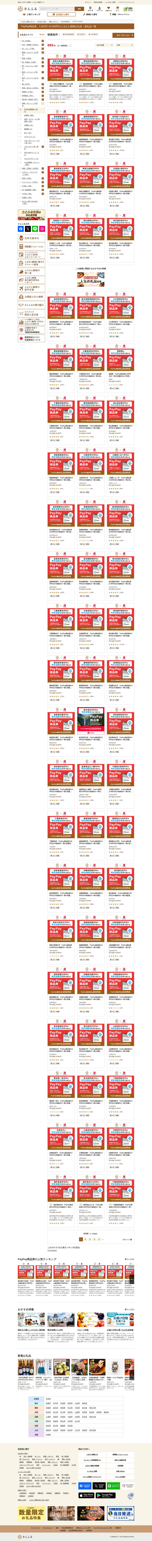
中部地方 (49, 1493)
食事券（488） (29, 115)
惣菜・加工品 (66, 1459)
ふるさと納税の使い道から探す (39, 1500)
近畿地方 (57, 1493)
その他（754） (27, 194)
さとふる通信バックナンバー (92, 1477)
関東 (36, 1408)
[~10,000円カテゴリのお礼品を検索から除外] (89, 34)
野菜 (57, 1456)
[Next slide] (131, 1279)
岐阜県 (91, 1412)
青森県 (48, 1403)
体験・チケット (53, 1462)
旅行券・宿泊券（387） (30, 99)
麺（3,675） (26, 84)
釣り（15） (28, 133)
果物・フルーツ (48, 1456)
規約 (57, 1528)
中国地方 (66, 1493)
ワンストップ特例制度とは (92, 1460)
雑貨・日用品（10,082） (30, 168)
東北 (36, 1403)
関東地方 (40, 1493)
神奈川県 (92, 1408)
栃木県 (55, 1408)
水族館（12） (29, 125)
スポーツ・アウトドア (26, 1465)
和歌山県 (92, 1417)
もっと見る (130, 1259)
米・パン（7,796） (28, 49)
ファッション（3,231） (30, 182)
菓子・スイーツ (50, 1459)
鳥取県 (48, 1421)
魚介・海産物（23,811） (30, 45)
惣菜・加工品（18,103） (30, 88)
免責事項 (118, 1528)
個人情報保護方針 (67, 1528)
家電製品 (29, 1462)
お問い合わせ (120, 1471)
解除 (43, 34)
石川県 (62, 1412)
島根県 (55, 1421)
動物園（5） (28, 129)
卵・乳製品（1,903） (29, 62)
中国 (36, 1421)
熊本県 (70, 1430)
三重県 (48, 1417)
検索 (79, 9)
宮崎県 (84, 1430)
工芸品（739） (27, 186)
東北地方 (32, 1493)
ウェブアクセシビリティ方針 (103, 1528)
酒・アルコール (24, 1459)
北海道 (36, 1399)
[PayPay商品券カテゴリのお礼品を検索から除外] (64, 34)
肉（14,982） (26, 41)
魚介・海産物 (28, 1456)
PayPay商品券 (52, 1250)
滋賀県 (55, 1417)
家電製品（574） (28, 96)
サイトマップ (35, 1528)
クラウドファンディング (126, 2)
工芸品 (55, 1465)
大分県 (77, 1430)
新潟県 (48, 1412)
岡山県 (62, 1421)
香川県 (55, 1426)
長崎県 (62, 1430)
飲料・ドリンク (37, 1459)
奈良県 (84, 1417)
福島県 (84, 1403)
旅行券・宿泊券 (40, 1462)
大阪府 (70, 1417)
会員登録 (120, 1466)
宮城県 (62, 1403)
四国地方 (22, 1496)
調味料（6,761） (28, 92)
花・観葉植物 (64, 1465)
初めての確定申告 (120, 1460)
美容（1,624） (27, 178)
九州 (36, 1430)
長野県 (84, 1412)
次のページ (126, 1239)
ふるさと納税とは (92, 1454)
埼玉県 (70, 1408)
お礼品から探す (23, 1453)
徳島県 (48, 1426)
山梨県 (77, 1412)
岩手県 (55, 1403)
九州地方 (31, 1496)
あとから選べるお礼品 (33, 1468)
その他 (74, 1465)
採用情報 (89, 1530)
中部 (36, 1412)
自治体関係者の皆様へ (76, 1530)
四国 (36, 1426)
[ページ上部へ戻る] (143, 1525)
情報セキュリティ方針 (83, 1528)
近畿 (36, 1417)
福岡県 (48, 1430)
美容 (37, 1465)
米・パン (38, 1456)
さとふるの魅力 (120, 1477)
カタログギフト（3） (31, 159)
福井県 (70, 1412)
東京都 (84, 1408)
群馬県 (62, 1408)
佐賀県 (55, 1430)
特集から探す (22, 1500)
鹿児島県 (92, 1430)
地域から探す (22, 1490)
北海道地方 (23, 1493)
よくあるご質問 (110, 2)
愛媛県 (62, 1426)
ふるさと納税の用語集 (92, 1466)
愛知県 (106, 1412)
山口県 (77, 1421)
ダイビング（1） (30, 137)
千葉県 (77, 1408)
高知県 (70, 1426)
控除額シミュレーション (120, 1454)
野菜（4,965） (27, 58)
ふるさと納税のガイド (90, 8)
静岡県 (99, 1412)
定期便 (21, 1468)
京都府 (62, 1417)
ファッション (46, 1465)
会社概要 (63, 1530)
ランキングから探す (24, 1472)
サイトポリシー (48, 1528)
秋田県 (70, 1403)
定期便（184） (27, 197)
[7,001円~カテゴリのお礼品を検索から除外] (78, 34)
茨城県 (48, 1408)
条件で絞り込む (123, 35)
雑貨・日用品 (64, 1462)
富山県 (55, 1412)
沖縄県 (48, 1435)
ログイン (88, 2)
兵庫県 (77, 1417)
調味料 (21, 1462)
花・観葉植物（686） (29, 190)
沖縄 (36, 1435)
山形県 (77, 1403)
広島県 (70, 1421)
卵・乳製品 (65, 1456)
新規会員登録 (98, 2)
